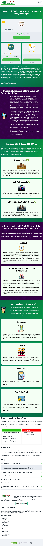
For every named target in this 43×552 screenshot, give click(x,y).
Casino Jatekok (5, 531)
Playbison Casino (5, 521)
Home (2, 5)
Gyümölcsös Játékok (6, 534)
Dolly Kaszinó (4, 524)
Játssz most (21, 37)
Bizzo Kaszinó (5, 525)
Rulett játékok (4, 535)
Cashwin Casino (5, 519)
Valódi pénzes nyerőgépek (7, 532)
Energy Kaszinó (5, 522)
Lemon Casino (4, 518)
